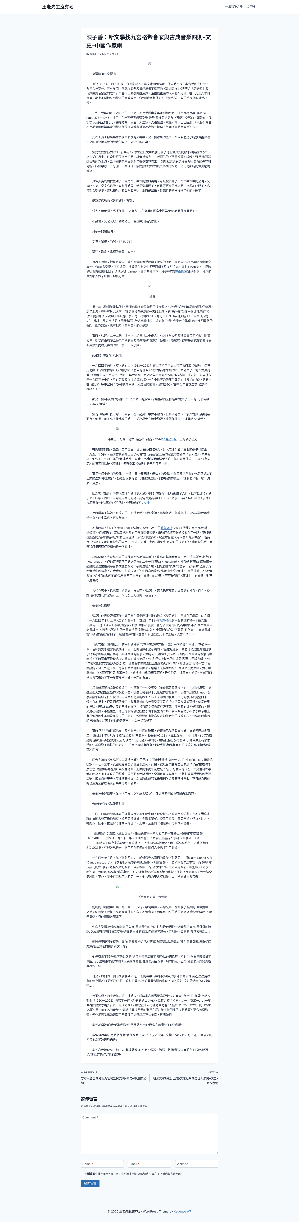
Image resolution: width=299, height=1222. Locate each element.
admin (93, 53)
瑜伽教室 (182, 271)
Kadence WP (183, 1211)
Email (134, 1164)
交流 (147, 503)
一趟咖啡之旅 (234, 6)
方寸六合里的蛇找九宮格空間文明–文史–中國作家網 (113, 1078)
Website (182, 1164)
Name (87, 1164)
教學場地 (166, 528)
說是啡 (250, 6)
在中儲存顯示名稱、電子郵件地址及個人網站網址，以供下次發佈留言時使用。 (134, 1173)
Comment (90, 1117)
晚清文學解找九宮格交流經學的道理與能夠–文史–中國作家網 (185, 1078)
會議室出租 (169, 439)
